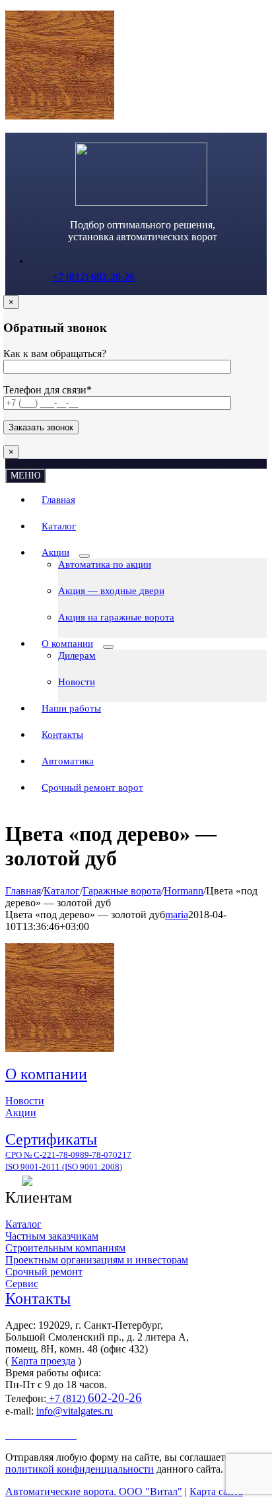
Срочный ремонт (44, 1271)
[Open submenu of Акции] (84, 556)
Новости (24, 1100)
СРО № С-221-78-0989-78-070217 (68, 1155)
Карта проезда (43, 1360)
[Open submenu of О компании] (108, 647)
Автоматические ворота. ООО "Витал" (93, 1491)
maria (176, 914)
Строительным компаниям (65, 1247)
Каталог (23, 1224)
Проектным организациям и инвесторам (96, 1259)
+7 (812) (94, 1398)
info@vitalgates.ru (74, 1411)
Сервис (21, 1283)
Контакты (38, 1298)
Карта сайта (216, 1491)
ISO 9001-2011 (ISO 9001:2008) (63, 1167)
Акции (20, 1112)
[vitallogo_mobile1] (141, 202)
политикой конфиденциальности (79, 1469)
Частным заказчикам (51, 1236)
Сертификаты (51, 1139)
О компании (46, 1074)
